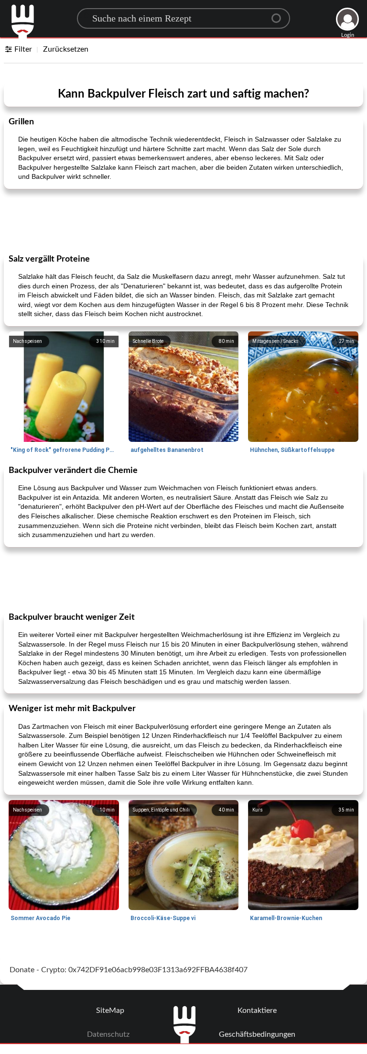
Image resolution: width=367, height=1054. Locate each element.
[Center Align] (279, 14)
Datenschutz (108, 1034)
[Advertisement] (183, 220)
